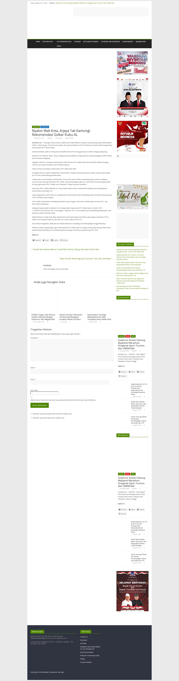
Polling (82, 659)
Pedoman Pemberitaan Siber (89, 656)
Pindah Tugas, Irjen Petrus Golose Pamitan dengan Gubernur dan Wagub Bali (43, 316)
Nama (33, 368)
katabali (50, 138)
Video (59, 46)
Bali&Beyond (141, 42)
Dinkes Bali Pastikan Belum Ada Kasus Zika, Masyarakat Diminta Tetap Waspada (138, 405)
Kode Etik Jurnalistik (86, 652)
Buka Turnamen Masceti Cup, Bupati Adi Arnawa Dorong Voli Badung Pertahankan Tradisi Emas (130, 281)
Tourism (77, 42)
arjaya (67, 138)
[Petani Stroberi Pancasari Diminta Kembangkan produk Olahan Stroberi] (71, 287)
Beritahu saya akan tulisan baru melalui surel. (48, 418)
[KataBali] (32, 41)
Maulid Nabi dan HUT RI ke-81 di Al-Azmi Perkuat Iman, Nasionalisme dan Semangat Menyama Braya (131, 257)
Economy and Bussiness (110, 42)
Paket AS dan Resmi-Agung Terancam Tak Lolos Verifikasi (86, 258)
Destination (48, 42)
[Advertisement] (111, 11)
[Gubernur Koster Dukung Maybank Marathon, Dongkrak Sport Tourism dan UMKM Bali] (132, 302)
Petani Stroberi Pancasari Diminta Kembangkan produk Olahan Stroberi (70, 316)
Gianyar (121, 336)
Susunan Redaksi (85, 662)
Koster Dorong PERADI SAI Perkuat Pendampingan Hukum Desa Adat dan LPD (139, 420)
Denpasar (36, 127)
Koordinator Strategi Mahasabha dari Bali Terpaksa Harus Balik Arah (99, 316)
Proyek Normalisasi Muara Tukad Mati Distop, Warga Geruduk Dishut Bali (64, 249)
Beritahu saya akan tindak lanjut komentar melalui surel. (52, 414)
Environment (127, 42)
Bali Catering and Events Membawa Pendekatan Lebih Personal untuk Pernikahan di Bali (132, 288)
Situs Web (34, 390)
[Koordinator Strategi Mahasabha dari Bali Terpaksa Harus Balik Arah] (99, 287)
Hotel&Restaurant (91, 42)
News (38, 42)
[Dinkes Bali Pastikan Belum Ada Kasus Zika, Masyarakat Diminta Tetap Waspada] (123, 401)
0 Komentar (58, 138)
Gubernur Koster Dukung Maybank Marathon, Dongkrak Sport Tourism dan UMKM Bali (85, 3)
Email (32, 379)
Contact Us (84, 637)
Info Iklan (83, 643)
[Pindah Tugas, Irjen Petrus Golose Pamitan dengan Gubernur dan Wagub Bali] (43, 287)
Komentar (34, 338)
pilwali (71, 138)
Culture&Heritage (64, 42)
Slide (133, 336)
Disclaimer (83, 640)
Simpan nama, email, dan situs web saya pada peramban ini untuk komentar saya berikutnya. (63, 400)
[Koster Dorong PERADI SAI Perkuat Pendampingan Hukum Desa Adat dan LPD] (123, 416)
